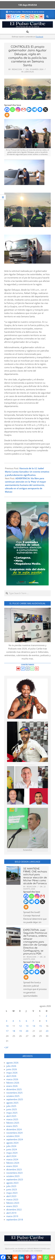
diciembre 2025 (14, 1089)
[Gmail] (23, 109)
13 (27, 1026)
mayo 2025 (11, 1112)
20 (27, 1031)
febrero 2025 (12, 1122)
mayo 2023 (11, 1192)
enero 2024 (12, 1166)
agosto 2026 (12, 1062)
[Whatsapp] (12, 109)
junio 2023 (11, 1189)
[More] (7, 115)
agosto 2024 (12, 1142)
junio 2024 (11, 1149)
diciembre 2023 (14, 1169)
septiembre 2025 (14, 1099)
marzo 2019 (12, 1216)
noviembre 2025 (14, 1092)
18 (14, 1031)
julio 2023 (11, 1186)
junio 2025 (11, 1109)
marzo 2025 (12, 1119)
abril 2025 (11, 1116)
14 (34, 1026)
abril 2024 (11, 1156)
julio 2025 (11, 1106)
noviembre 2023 (14, 1172)
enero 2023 (12, 1206)
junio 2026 (11, 1069)
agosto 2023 (12, 1182)
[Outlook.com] (29, 109)
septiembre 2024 (14, 1139)
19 (20, 1031)
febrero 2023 (12, 1202)
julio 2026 (11, 1066)
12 (20, 1026)
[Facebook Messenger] (40, 109)
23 (47, 1031)
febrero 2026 (12, 1082)
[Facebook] (7, 109)
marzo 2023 (12, 1199)
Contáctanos (27, 664)
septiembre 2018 (14, 1219)
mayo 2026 (11, 1072)
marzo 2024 (12, 1159)
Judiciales (29, 71)
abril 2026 (11, 1076)
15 (40, 1026)
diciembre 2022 (14, 1209)
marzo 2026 (12, 1079)
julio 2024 (11, 1146)
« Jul (6, 1047)
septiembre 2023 (14, 1179)
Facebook (39, 36)
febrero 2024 (12, 1162)
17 (7, 1031)
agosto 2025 (12, 1102)
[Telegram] (34, 109)
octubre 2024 (12, 1136)
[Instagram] (18, 109)
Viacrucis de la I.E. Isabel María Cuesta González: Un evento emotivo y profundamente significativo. (27, 471)
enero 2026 (12, 1086)
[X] (45, 109)
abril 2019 (11, 1212)
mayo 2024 (11, 1152)
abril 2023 (11, 1196)
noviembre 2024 (14, 1132)
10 (7, 1026)
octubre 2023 (12, 1176)
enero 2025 (12, 1126)
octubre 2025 (12, 1096)
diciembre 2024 (14, 1129)
